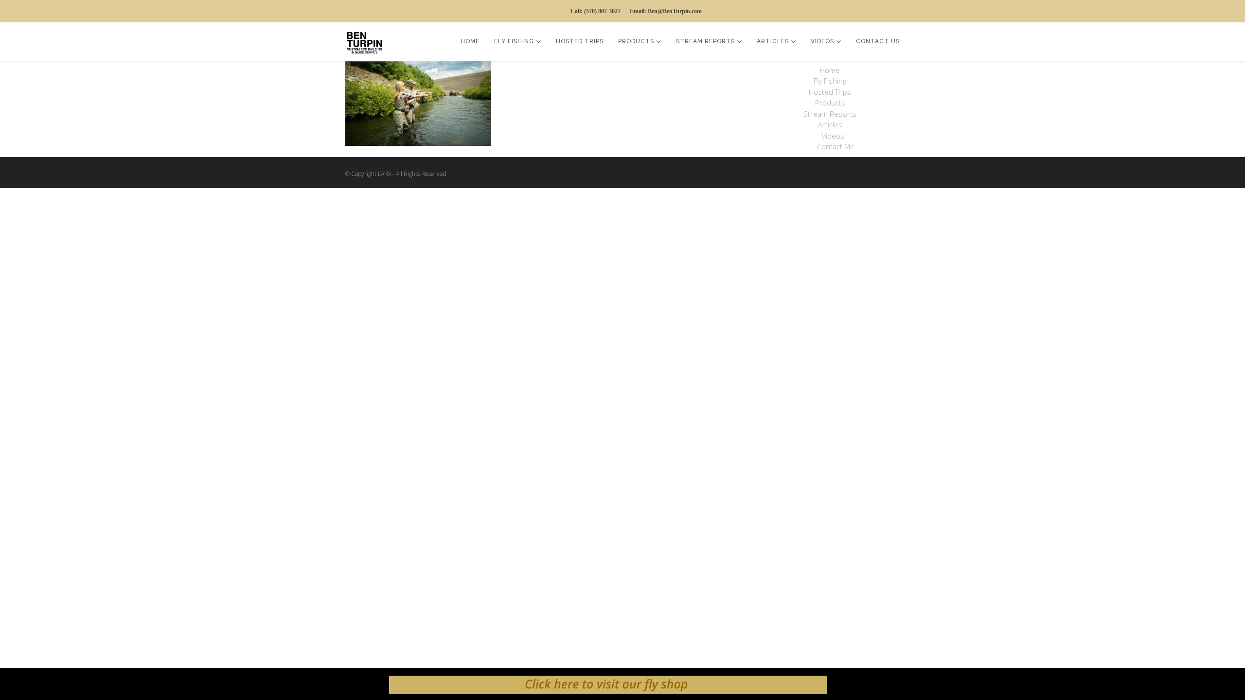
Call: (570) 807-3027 (595, 11)
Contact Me (835, 146)
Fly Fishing (515, 41)
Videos (823, 41)
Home (470, 41)
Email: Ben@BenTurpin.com (666, 11)
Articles (774, 41)
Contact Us (878, 41)
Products (637, 41)
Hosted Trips (580, 41)
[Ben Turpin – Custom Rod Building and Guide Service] (367, 41)
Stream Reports (706, 41)
